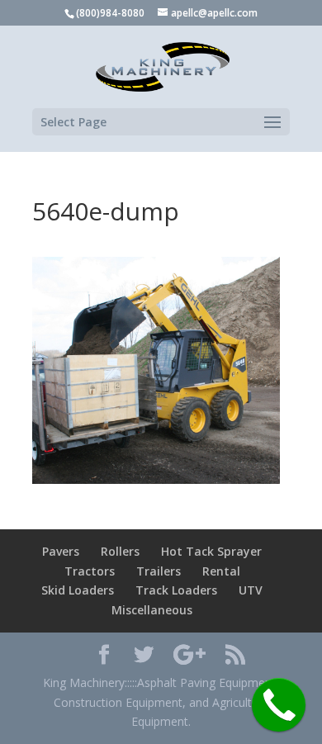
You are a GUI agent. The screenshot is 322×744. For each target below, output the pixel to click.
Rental (221, 571)
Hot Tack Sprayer (211, 551)
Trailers (158, 571)
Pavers (60, 551)
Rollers (120, 551)
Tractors (89, 571)
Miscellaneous (151, 610)
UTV (251, 590)
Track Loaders (176, 590)
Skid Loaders (77, 590)
